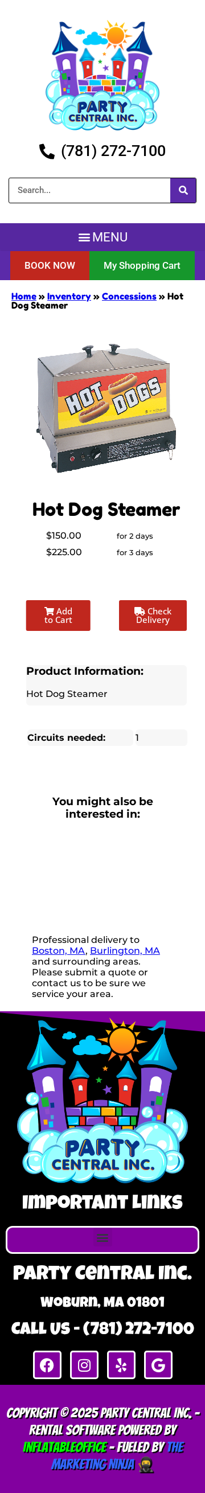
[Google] (158, 1365)
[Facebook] (47, 1365)
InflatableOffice (64, 1447)
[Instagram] (84, 1365)
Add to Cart (58, 615)
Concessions (129, 296)
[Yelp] (121, 1365)
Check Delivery (153, 615)
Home (23, 296)
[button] (102, 237)
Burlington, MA (125, 950)
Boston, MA (58, 950)
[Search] (183, 190)
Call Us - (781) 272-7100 (102, 1330)
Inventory (69, 296)
